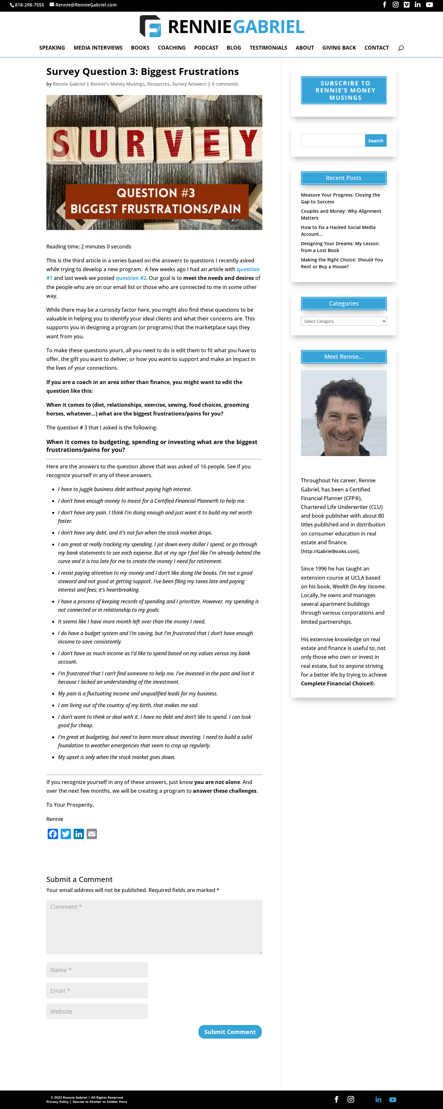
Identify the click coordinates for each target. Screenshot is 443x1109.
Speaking (52, 48)
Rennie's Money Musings (117, 84)
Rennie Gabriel (69, 84)
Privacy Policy (57, 1101)
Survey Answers (189, 84)
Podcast (206, 48)
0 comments (225, 84)
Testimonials (268, 48)
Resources (158, 84)
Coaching (172, 48)
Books (140, 48)
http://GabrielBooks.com (330, 551)
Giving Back (339, 48)
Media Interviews (98, 48)
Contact (377, 48)
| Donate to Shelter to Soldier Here (98, 1101)
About (305, 48)
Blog (234, 48)
